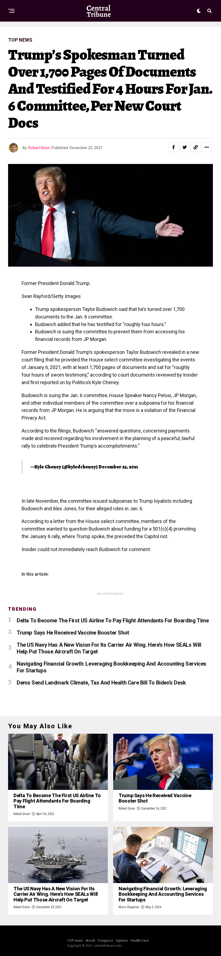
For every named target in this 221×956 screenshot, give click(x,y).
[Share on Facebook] (173, 147)
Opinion (122, 940)
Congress (105, 940)
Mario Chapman (129, 907)
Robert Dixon (39, 148)
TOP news (75, 940)
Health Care (139, 940)
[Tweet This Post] (184, 147)
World (90, 940)
